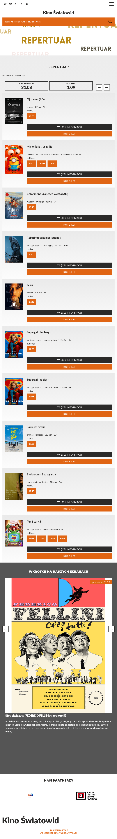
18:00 (31, 116)
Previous (99, 87)
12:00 (31, 163)
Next (107, 87)
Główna (6, 75)
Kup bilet (69, 133)
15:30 (31, 444)
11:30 (31, 349)
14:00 (41, 163)
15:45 (52, 538)
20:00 (31, 254)
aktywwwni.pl (69, 832)
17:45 (31, 301)
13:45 (31, 207)
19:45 (31, 396)
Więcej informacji (69, 126)
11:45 (31, 538)
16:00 (52, 163)
